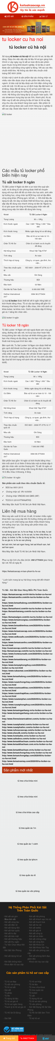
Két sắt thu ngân (12, 941)
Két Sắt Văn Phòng (13, 950)
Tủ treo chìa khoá (37, 987)
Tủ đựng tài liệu (11, 998)
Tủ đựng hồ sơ (35, 998)
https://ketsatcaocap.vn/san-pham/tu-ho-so (21, 571)
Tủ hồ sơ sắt (10, 987)
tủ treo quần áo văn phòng (27, 890)
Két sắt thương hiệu (13, 939)
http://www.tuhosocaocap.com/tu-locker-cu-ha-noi (26, 730)
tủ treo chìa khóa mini (27, 780)
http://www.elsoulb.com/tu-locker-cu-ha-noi (23, 732)
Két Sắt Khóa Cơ (36, 944)
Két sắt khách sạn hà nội (40, 919)
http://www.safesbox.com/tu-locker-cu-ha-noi (24, 738)
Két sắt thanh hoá (37, 922)
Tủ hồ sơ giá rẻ (11, 1001)
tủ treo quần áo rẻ (27, 875)
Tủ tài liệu (33, 984)
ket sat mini (7, 544)
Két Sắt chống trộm (13, 961)
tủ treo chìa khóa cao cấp (27, 812)
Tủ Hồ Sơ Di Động (13, 1012)
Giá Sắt (8, 1018)
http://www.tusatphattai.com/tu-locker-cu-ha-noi (25, 724)
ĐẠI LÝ (45, 16)
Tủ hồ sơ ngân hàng (13, 1004)
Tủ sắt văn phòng (12, 984)
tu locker (11, 537)
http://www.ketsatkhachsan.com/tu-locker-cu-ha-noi (27, 741)
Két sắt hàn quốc (12, 930)
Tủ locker (33, 992)
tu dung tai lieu (28, 537)
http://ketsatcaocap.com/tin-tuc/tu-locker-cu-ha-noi (27, 650)
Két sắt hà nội (35, 924)
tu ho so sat (27, 534)
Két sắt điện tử (11, 924)
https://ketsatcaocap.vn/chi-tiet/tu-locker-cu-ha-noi (26, 594)
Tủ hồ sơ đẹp (10, 981)
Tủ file (7, 995)
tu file (18, 537)
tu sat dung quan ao (11, 531)
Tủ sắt (32, 995)
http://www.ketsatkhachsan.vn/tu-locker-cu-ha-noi (26, 749)
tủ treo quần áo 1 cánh (27, 843)
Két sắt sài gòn (11, 916)
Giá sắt (8, 990)
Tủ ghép (8, 992)
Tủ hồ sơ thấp (35, 981)
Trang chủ (10, 1038)
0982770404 (28, 1038)
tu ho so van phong (22, 540)
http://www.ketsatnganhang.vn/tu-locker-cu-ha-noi (26, 710)
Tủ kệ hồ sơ (34, 1018)
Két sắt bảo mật (12, 936)
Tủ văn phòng (35, 1004)
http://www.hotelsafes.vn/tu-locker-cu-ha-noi (23, 735)
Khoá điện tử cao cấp (14, 964)
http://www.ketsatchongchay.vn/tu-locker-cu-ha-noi (27, 752)
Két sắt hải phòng (37, 916)
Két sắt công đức (36, 941)
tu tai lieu (17, 534)
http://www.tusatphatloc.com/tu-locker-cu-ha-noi (25, 727)
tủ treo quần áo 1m (27, 827)
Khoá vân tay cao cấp (39, 961)
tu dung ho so (43, 537)
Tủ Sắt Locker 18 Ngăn (37, 371)
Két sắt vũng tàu (12, 922)
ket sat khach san (38, 544)
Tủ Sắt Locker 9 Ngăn (38, 214)
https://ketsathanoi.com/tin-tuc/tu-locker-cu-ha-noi (26, 608)
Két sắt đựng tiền (12, 927)
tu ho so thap (27, 531)
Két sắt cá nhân (36, 936)
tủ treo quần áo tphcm (27, 859)
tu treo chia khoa (40, 534)
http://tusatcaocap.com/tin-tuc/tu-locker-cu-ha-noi (26, 648)
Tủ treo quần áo (36, 990)
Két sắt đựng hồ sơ (13, 955)
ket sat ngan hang (21, 544)
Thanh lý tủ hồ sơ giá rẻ (15, 1007)
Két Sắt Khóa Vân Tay (39, 947)
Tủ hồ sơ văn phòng (38, 1001)
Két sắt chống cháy (37, 939)
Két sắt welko (35, 927)
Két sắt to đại (10, 933)
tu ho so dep (39, 531)
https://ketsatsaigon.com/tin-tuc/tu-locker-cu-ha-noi (27, 616)
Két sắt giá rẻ (35, 930)
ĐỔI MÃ (10, 16)
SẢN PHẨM (28, 16)
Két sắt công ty (35, 933)
